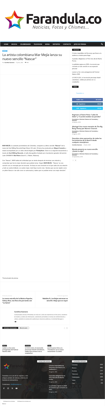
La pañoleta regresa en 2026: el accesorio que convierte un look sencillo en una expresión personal (85, 66)
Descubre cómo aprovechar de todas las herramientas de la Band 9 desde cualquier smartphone (87, 140)
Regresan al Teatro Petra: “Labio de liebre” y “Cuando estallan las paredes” (86, 116)
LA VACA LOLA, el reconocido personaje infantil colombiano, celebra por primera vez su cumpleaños (35, 350)
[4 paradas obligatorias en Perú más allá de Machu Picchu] (42, 378)
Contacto (67, 44)
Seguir (99, 104)
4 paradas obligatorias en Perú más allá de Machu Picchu (87, 60)
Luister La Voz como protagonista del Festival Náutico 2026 (10, 349)
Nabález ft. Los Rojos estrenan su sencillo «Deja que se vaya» (55, 299)
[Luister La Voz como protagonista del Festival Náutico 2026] (12, 338)
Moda (47, 44)
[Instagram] (8, 388)
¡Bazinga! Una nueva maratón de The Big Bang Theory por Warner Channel (87, 127)
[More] (14, 71)
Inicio (3, 49)
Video (49, 345)
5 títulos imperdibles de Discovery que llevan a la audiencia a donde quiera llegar (86, 54)
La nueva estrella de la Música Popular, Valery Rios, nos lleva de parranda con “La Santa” (17, 300)
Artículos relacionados (10, 328)
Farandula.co (80, 93)
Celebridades (25, 44)
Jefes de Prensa (80, 44)
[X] (13, 388)
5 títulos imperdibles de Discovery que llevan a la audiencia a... (57, 367)
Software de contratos (9, 401)
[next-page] (67, 328)
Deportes (56, 44)
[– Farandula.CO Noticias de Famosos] (52, 21)
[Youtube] (15, 322)
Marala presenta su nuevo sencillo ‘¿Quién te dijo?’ (85, 150)
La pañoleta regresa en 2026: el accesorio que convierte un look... (58, 387)
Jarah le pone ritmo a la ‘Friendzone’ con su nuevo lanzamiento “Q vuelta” (55, 349)
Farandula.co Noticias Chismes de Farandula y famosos (85, 119)
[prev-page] (64, 328)
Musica (14, 44)
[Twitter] (9, 71)
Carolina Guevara (9, 62)
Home (6, 44)
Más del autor (23, 328)
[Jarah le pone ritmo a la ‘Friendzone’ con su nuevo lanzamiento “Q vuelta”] (57, 338)
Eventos (74, 371)
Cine (73, 383)
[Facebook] (4, 71)
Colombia (27, 345)
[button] (102, 44)
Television (38, 44)
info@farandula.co (16, 384)
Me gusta (98, 99)
